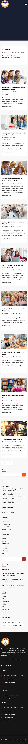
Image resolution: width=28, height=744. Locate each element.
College (20, 226)
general (20, 622)
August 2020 (6, 526)
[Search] (24, 559)
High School (7, 139)
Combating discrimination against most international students (13, 223)
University (6, 94)
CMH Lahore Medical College (15, 659)
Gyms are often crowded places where (13, 439)
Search (4, 470)
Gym (20, 441)
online (9, 625)
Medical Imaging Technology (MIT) (10, 698)
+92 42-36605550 (8, 679)
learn (4, 625)
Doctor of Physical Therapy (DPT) (10, 695)
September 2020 (7, 524)
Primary (21, 183)
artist (4, 622)
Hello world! (6, 50)
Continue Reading (6, 61)
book (9, 622)
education (14, 622)
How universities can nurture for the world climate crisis (12, 266)
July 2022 (6, 522)
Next (10, 463)
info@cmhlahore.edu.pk (9, 682)
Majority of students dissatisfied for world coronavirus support (12, 179)
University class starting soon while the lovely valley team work (13, 88)
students (15, 625)
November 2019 (7, 529)
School (19, 356)
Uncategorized (20, 52)
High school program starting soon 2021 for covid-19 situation (13, 134)
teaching (21, 625)
